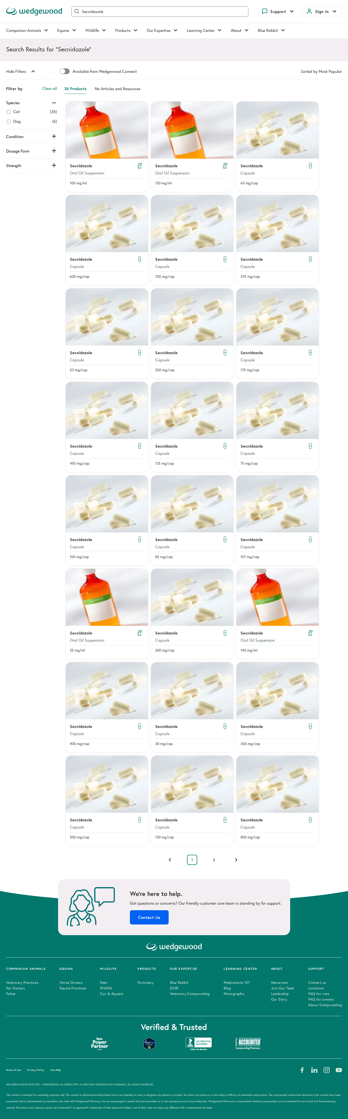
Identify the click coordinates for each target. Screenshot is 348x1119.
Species (13, 102)
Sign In (322, 11)
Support (278, 11)
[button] (107, 146)
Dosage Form (17, 151)
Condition (14, 136)
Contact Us (149, 917)
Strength (13, 165)
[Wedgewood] (34, 11)
